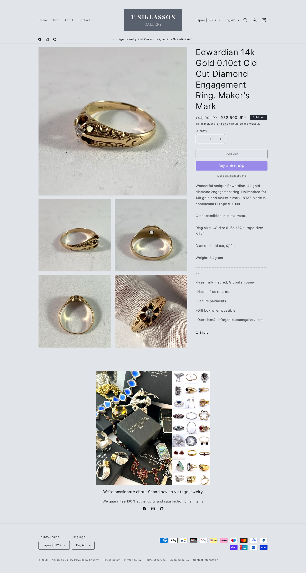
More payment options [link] (231, 175)
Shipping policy (179, 559)
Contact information (205, 559)
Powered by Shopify (86, 560)
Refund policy (111, 559)
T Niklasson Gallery (61, 560)
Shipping (222, 123)
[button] (245, 20)
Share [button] (204, 332)
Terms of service (155, 559)
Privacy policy (132, 559)
